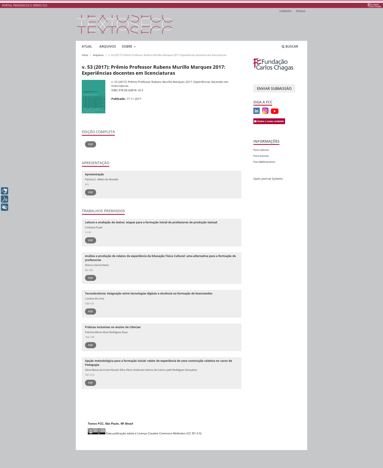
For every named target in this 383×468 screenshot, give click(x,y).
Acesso (300, 11)
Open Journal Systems (268, 179)
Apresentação (94, 174)
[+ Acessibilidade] (4, 207)
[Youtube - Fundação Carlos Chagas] (274, 113)
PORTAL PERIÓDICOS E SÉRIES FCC (24, 5)
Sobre (127, 46)
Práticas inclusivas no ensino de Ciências (113, 327)
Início (85, 55)
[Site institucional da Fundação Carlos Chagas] (374, 5)
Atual (87, 46)
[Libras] (4, 190)
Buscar (291, 46)
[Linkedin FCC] (256, 113)
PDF (90, 144)
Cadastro (285, 11)
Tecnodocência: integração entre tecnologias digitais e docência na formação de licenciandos (148, 293)
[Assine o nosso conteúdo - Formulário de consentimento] (269, 123)
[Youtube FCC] (261, 113)
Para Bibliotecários (264, 162)
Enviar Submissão (274, 88)
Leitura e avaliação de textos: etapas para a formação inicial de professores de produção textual (151, 222)
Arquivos (107, 46)
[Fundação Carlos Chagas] (273, 70)
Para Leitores (261, 150)
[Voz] (4, 199)
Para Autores (261, 156)
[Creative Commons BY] (96, 433)
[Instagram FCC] (265, 113)
